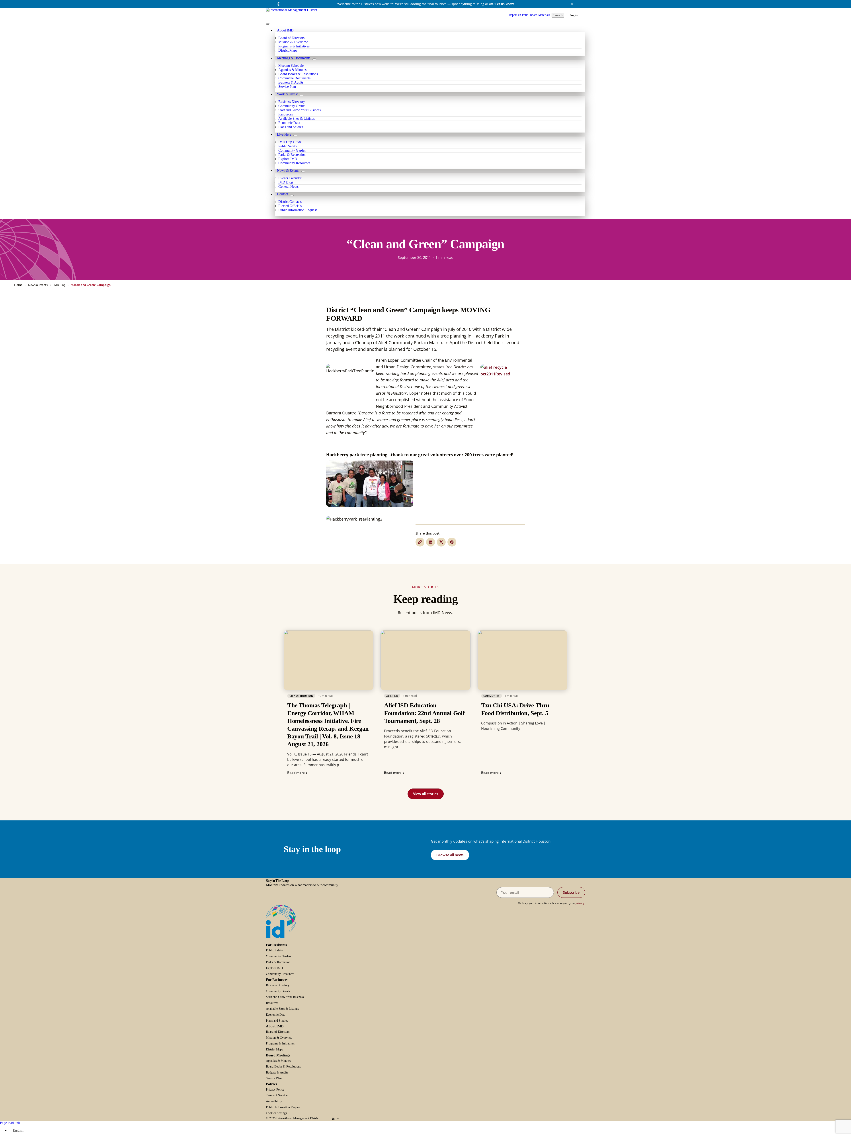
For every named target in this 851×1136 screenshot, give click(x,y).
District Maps (274, 1049)
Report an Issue (518, 15)
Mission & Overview (279, 1037)
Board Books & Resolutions (283, 1066)
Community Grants (278, 991)
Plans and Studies (277, 1020)
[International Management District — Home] (281, 921)
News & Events (38, 285)
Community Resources (280, 974)
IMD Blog (59, 285)
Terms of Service (276, 1095)
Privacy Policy (275, 1089)
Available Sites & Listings (282, 1008)
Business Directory (277, 985)
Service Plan (274, 1078)
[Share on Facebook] (451, 542)
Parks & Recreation (278, 962)
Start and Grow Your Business (285, 997)
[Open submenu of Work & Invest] (301, 95)
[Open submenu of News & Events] (303, 171)
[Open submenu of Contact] (292, 195)
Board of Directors (277, 1031)
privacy (580, 903)
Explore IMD (274, 968)
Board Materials (540, 15)
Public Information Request (283, 1107)
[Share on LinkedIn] (430, 542)
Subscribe (571, 892)
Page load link (10, 1123)
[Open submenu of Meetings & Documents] (314, 59)
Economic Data (275, 1014)
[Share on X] (441, 542)
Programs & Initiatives (280, 1043)
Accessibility (274, 1101)
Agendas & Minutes (278, 1060)
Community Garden (278, 956)
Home (18, 285)
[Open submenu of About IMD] (297, 31)
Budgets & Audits (277, 1072)
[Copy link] (420, 542)
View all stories (425, 793)
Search (557, 15)
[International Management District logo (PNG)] (291, 10)
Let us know (504, 4)
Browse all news (450, 855)
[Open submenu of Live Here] (295, 135)
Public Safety (274, 950)
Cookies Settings (276, 1113)
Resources (272, 1003)
